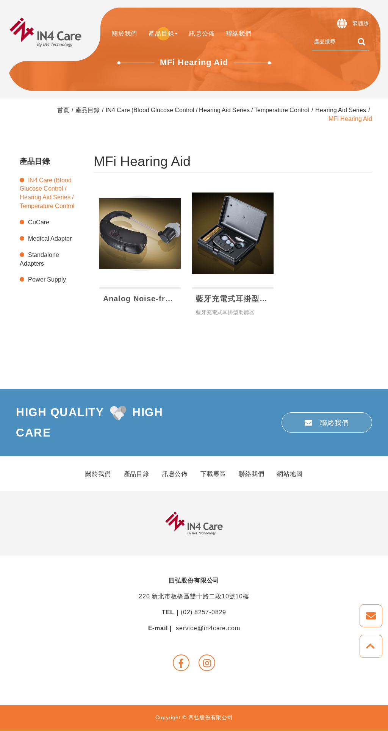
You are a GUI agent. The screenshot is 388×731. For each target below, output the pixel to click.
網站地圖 (289, 474)
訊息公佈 (201, 33)
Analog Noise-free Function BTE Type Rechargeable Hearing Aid (142, 298)
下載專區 (213, 474)
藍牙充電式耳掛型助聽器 (235, 298)
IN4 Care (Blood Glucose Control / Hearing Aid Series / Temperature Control (207, 110)
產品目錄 (87, 110)
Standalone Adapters (39, 259)
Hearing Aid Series (340, 110)
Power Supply (47, 279)
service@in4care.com (208, 628)
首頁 (63, 110)
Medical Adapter (50, 238)
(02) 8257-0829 (203, 612)
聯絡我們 (239, 33)
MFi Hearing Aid (350, 119)
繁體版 (360, 23)
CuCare (38, 222)
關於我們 (98, 474)
